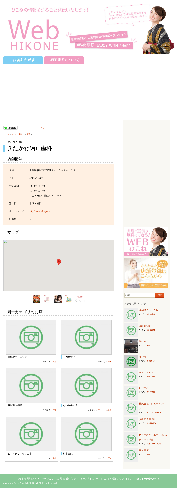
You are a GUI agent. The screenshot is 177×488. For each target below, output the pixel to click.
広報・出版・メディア (155, 444)
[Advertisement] (88, 90)
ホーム (6, 134)
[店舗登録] (146, 272)
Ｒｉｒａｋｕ (146, 372)
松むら (142, 341)
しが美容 (144, 388)
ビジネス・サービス (154, 412)
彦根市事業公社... (148, 419)
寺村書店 (144, 450)
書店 (148, 454)
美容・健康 (151, 376)
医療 (28, 134)
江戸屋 (142, 357)
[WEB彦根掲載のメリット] (146, 241)
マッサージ (102, 410)
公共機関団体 (151, 423)
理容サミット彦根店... (151, 310)
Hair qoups (144, 325)
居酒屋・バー (151, 361)
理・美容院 (151, 314)
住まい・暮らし (18, 134)
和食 (148, 345)
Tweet (44, 128)
